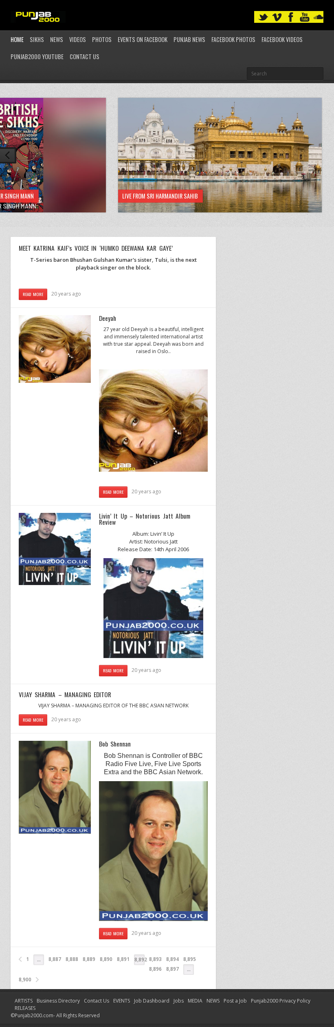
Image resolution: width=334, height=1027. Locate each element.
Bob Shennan (115, 744)
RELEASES (25, 1008)
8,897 (172, 968)
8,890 (106, 959)
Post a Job (235, 1000)
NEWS (213, 1000)
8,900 (25, 979)
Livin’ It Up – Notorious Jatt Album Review (144, 519)
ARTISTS (24, 1000)
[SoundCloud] (318, 17)
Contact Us (84, 56)
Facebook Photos (233, 39)
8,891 (123, 959)
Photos (102, 39)
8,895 (189, 959)
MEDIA (195, 1000)
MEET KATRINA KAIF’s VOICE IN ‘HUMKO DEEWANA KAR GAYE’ (96, 248)
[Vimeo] (277, 17)
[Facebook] (291, 17)
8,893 (155, 959)
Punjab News (189, 39)
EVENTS (121, 1000)
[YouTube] (305, 17)
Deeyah (107, 318)
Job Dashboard (151, 1000)
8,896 (155, 968)
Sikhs (37, 39)
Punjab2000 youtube (37, 56)
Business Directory (58, 1000)
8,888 (72, 959)
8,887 (54, 959)
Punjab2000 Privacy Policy (280, 1000)
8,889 (89, 959)
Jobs (179, 1000)
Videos (77, 39)
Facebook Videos (282, 39)
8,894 (172, 959)
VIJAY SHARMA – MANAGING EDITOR (65, 694)
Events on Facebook (142, 39)
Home (17, 39)
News (56, 39)
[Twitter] (263, 17)
